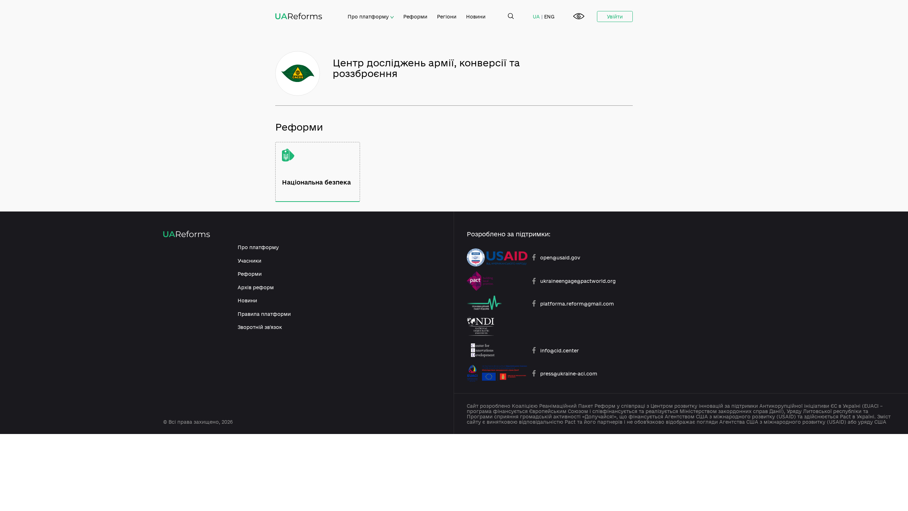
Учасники (249, 260)
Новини (476, 16)
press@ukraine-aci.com (568, 373)
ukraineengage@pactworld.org (578, 281)
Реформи (415, 16)
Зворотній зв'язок (260, 327)
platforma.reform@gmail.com (577, 303)
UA (536, 16)
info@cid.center (559, 350)
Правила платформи (264, 314)
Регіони (446, 16)
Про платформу (369, 16)
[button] (579, 17)
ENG (549, 16)
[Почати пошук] (511, 16)
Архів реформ (256, 287)
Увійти (615, 16)
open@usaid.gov (560, 257)
